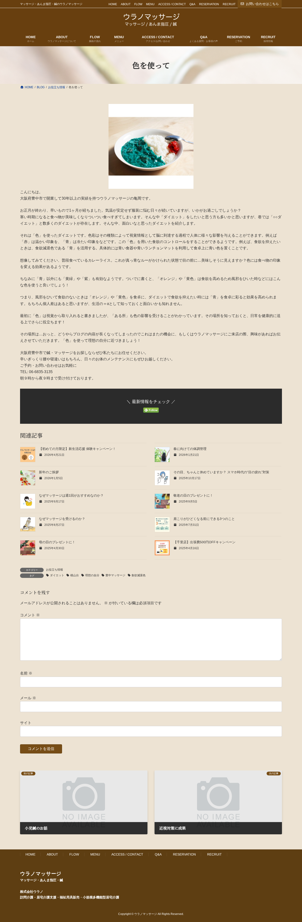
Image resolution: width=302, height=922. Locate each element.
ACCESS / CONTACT (172, 4)
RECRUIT (229, 4)
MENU (150, 4)
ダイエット (57, 575)
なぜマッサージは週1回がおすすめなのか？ (71, 495)
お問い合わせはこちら (262, 4)
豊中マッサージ (115, 575)
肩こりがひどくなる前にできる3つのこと (204, 519)
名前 (26, 673)
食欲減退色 (138, 575)
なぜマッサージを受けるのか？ (62, 519)
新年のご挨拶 (49, 472)
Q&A (192, 4)
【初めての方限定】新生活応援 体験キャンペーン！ (77, 449)
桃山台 (74, 575)
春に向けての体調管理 (189, 449)
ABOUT (125, 4)
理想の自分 (92, 575)
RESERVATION (209, 4)
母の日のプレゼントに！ (57, 542)
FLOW (138, 4)
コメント (30, 615)
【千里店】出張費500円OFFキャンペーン (204, 542)
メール (28, 698)
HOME (113, 4)
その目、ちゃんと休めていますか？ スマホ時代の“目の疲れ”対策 (221, 472)
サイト (25, 723)
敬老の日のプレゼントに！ (193, 495)
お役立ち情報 (54, 569)
